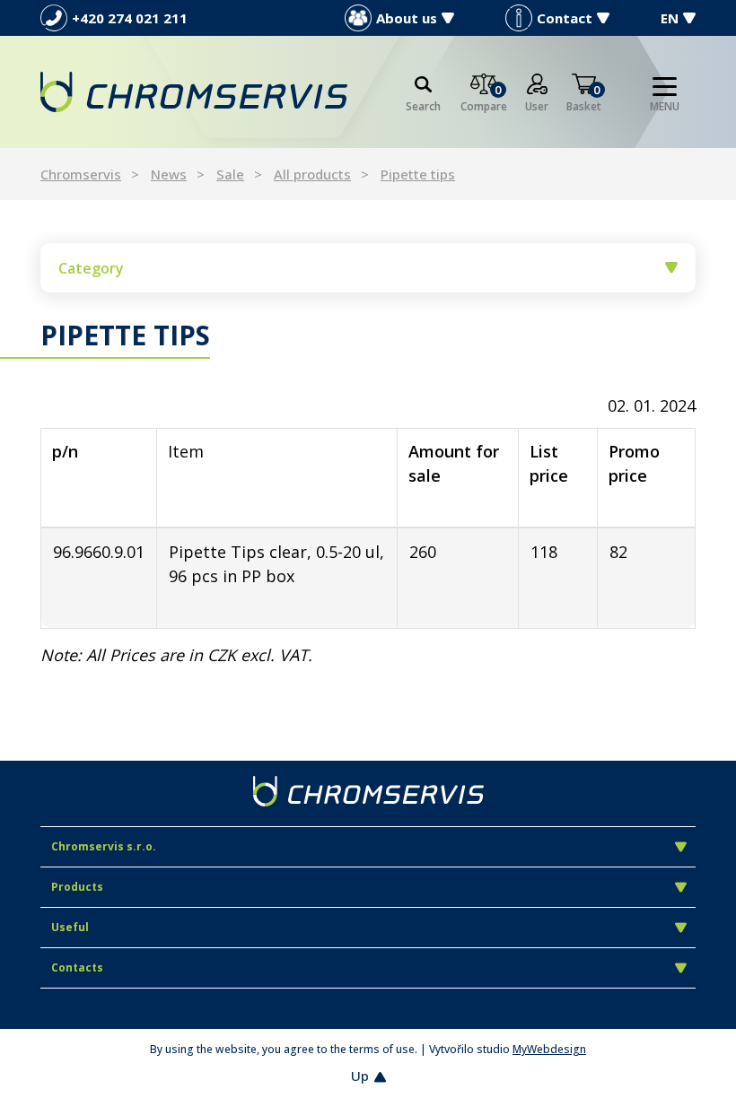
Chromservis (80, 174)
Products (77, 886)
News (169, 174)
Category (91, 268)
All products (312, 174)
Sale (230, 174)
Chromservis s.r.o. (103, 846)
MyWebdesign (549, 1049)
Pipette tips (418, 174)
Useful (70, 927)
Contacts (77, 967)
